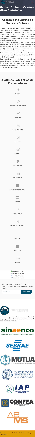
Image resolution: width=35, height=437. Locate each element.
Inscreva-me (26, 291)
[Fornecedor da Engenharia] (10, 2)
